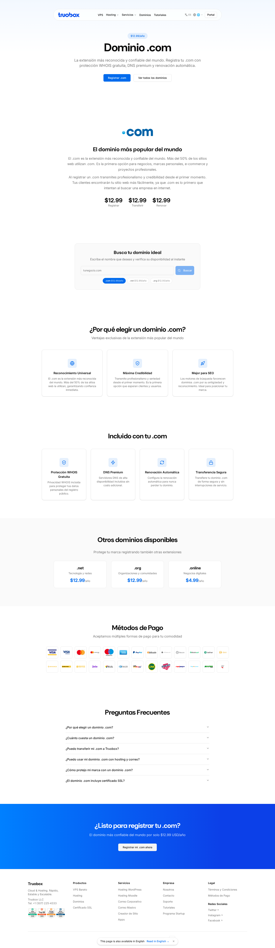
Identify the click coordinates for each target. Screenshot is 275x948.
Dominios (145, 14)
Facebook (214, 920)
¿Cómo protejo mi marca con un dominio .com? (99, 770)
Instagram (214, 915)
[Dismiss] (174, 941)
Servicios (127, 14)
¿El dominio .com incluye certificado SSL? (95, 781)
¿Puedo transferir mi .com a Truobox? (92, 749)
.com (114, 280)
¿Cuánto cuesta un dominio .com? (90, 738)
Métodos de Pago (219, 895)
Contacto (168, 895)
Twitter (212, 910)
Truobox (35, 884)
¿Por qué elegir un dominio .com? (89, 727)
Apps (121, 919)
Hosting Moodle (127, 895)
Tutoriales (160, 14)
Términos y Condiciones (222, 889)
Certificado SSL (82, 907)
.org (161, 280)
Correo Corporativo (129, 901)
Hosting (111, 14)
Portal (211, 14)
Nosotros (168, 889)
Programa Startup (174, 913)
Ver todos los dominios (152, 77)
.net (138, 280)
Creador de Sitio (128, 913)
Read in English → (158, 941)
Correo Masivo (127, 907)
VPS (100, 14)
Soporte (168, 901)
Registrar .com (117, 77)
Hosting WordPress (129, 889)
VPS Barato (80, 889)
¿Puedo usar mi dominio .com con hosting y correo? (103, 759)
